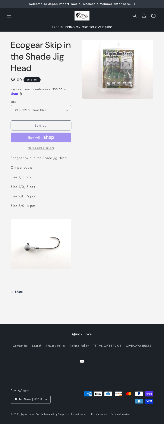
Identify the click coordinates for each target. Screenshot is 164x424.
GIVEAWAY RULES (138, 346)
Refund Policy (79, 346)
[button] (9, 15)
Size (13, 102)
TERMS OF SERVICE (107, 346)
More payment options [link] (41, 148)
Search (37, 346)
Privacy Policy (55, 346)
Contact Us (20, 346)
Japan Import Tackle (32, 414)
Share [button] (19, 291)
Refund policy (79, 414)
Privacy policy (99, 414)
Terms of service (120, 414)
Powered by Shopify (55, 414)
